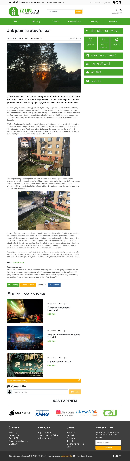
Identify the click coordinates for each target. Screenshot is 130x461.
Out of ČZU (37, 38)
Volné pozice (44, 438)
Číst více (51, 314)
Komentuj (14, 285)
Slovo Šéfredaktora (18, 441)
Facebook (55, 285)
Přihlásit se (95, 3)
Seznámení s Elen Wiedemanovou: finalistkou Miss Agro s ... (41, 2)
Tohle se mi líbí (28, 285)
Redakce (113, 21)
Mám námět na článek (49, 435)
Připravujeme (44, 432)
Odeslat (76, 392)
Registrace (106, 3)
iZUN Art (13, 444)
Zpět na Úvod (74, 38)
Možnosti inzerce (75, 444)
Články (55, 21)
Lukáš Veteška (66, 456)
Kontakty (71, 441)
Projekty (71, 438)
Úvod (16, 21)
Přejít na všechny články (17, 381)
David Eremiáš (18, 262)
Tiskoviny (94, 21)
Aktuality (36, 21)
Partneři (71, 435)
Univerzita (14, 435)
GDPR (69, 447)
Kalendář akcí (74, 21)
